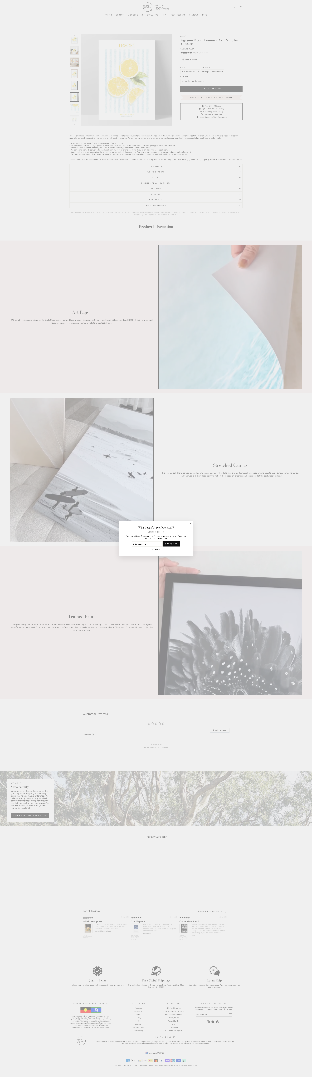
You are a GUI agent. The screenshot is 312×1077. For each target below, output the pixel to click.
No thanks (156, 549)
